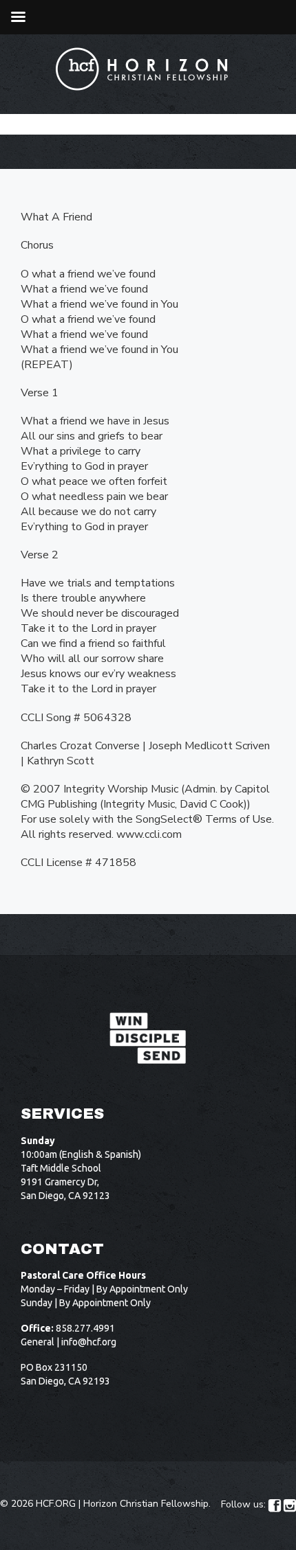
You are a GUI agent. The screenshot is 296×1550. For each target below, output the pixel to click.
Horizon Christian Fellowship (146, 1503)
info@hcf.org (88, 1341)
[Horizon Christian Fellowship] (142, 69)
